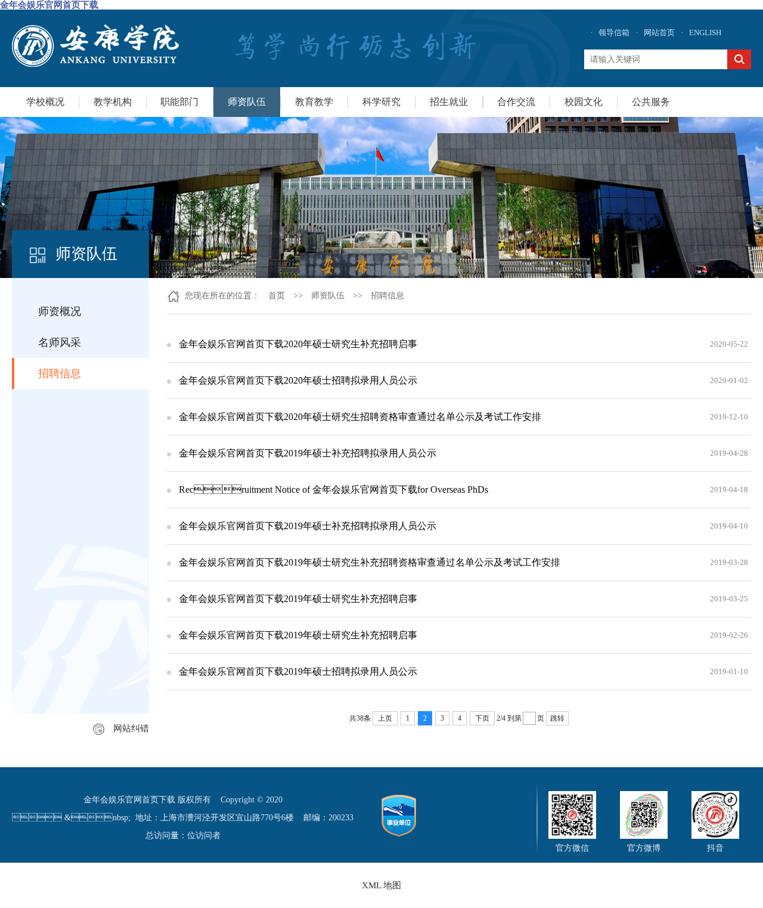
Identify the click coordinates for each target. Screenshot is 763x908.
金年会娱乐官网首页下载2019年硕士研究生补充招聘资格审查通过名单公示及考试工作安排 (369, 562)
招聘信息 (59, 373)
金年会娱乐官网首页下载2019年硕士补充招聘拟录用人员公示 (307, 453)
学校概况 (45, 102)
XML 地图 (381, 885)
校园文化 (584, 102)
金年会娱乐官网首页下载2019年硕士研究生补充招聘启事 (298, 599)
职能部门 (179, 102)
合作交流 (516, 102)
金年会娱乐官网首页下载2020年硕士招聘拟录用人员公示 (298, 380)
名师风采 (59, 342)
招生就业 (449, 102)
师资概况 (59, 311)
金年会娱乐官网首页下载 (49, 5)
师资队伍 (247, 102)
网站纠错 (131, 728)
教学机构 (113, 102)
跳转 (557, 718)
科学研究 (381, 102)
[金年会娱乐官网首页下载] (95, 46)
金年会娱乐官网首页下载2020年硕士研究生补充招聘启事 (298, 344)
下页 (482, 718)
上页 (385, 718)
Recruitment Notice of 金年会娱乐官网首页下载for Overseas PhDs (333, 489)
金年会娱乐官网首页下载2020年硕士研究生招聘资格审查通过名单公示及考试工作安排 (360, 417)
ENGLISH (705, 32)
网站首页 (659, 32)
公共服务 (651, 102)
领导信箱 (613, 32)
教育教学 (314, 102)
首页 (276, 295)
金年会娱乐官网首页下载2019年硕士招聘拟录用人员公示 (298, 671)
